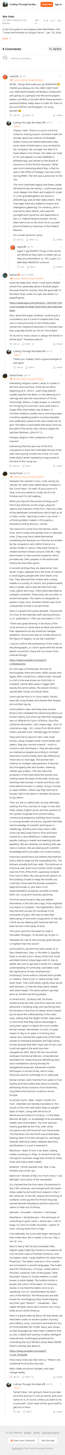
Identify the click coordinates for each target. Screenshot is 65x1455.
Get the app (48, 1440)
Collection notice (50, 1432)
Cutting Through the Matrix (15, 22)
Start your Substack (24, 1440)
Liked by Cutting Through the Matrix (28, 80)
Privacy (27, 1432)
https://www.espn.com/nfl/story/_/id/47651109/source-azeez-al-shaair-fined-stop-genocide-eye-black (35, 306)
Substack (17, 1448)
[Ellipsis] (60, 76)
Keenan (13, 274)
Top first (57, 49)
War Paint (8, 16)
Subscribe (47, 4)
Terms (36, 1432)
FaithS (12, 76)
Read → (7, 38)
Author (17, 126)
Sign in (58, 4)
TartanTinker (16, 375)
